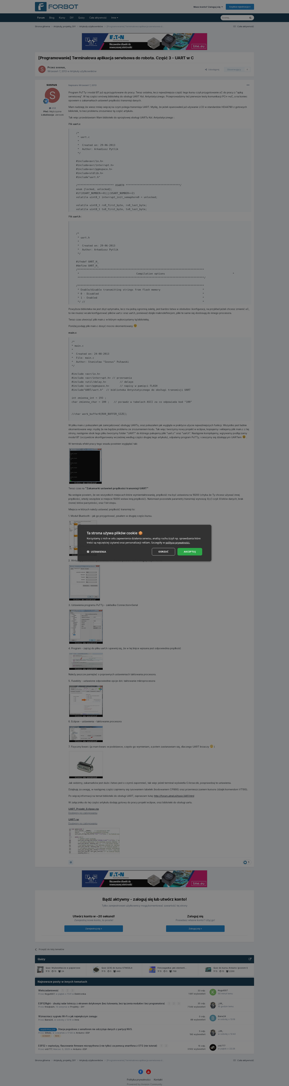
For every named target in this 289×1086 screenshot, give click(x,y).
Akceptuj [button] (190, 551)
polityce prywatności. (178, 542)
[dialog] (144, 543)
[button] (96, 552)
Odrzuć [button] (163, 551)
